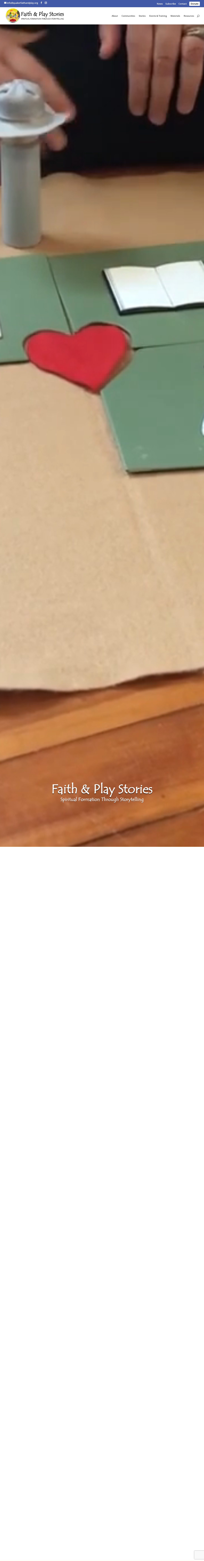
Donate (194, 3)
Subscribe (170, 4)
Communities (128, 16)
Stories (142, 16)
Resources (189, 16)
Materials (175, 16)
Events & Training (158, 16)
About (115, 16)
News (160, 4)
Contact (182, 4)
